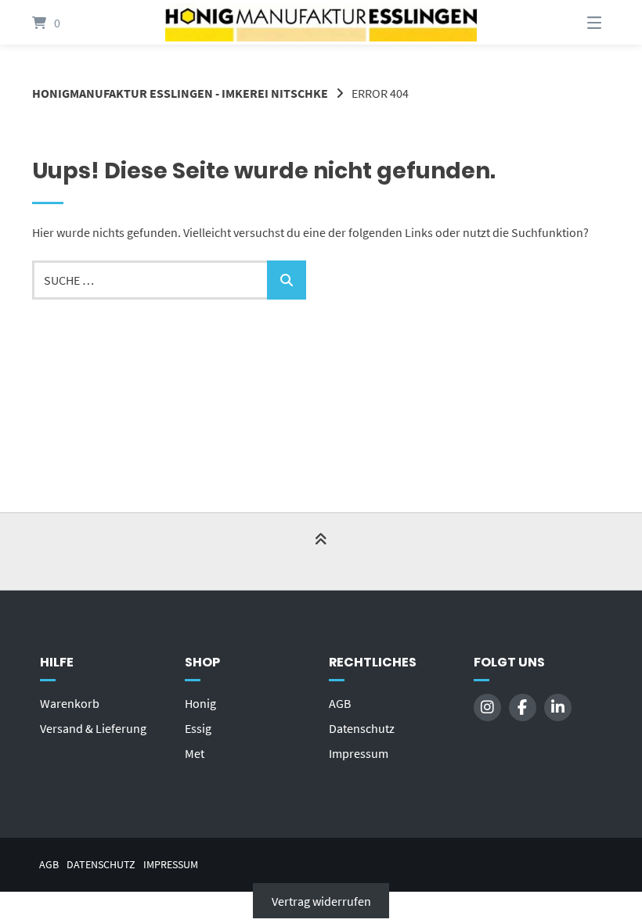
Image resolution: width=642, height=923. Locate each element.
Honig (200, 703)
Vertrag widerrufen (321, 901)
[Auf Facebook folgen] (522, 707)
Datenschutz (362, 728)
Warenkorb (69, 703)
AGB (340, 703)
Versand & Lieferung (93, 728)
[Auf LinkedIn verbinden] (558, 707)
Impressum (358, 753)
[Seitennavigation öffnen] (574, 22)
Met (194, 753)
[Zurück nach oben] (321, 553)
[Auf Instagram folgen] (487, 707)
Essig (198, 728)
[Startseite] (321, 22)
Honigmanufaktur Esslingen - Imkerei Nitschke (180, 93)
